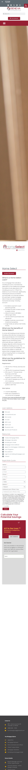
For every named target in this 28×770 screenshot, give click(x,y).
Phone (5, 474)
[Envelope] (8, 5)
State (4, 479)
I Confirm (6, 506)
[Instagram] (20, 5)
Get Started (14, 536)
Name (4, 464)
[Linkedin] (17, 5)
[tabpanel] (14, 561)
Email (4, 469)
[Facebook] (11, 5)
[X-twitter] (14, 5)
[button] (4, 23)
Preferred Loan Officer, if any (11, 489)
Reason (5, 484)
